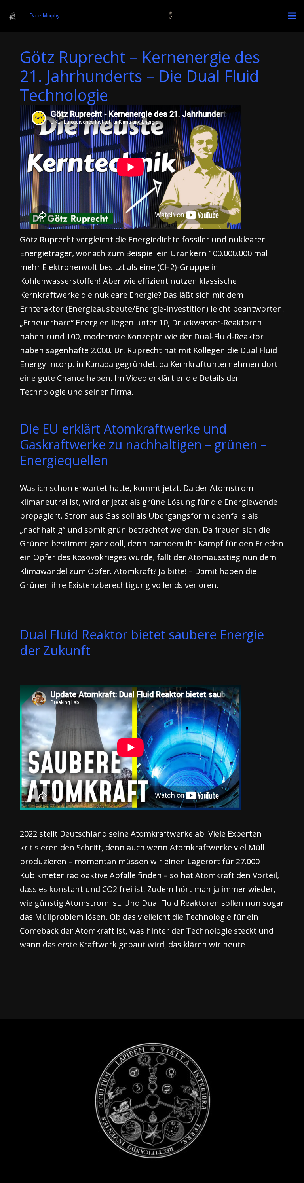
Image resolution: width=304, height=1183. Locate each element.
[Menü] (292, 16)
